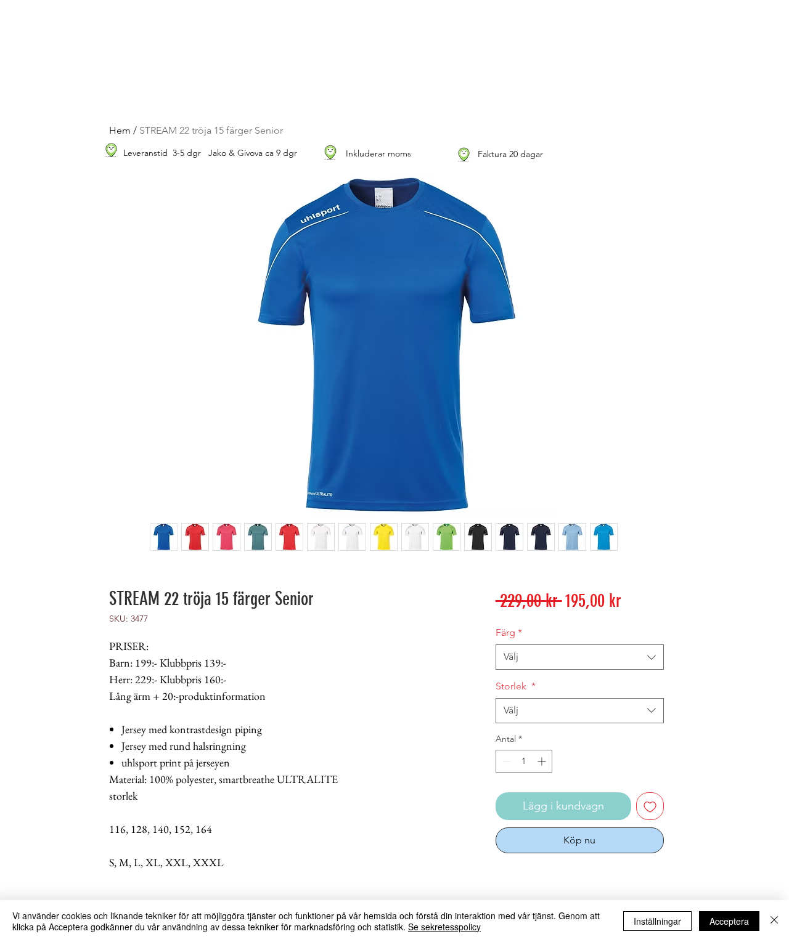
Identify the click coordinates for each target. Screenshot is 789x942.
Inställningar (657, 921)
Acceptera (729, 921)
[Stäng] (774, 921)
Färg (509, 632)
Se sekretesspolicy (444, 926)
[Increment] (542, 761)
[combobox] (580, 656)
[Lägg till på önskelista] (650, 806)
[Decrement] (505, 761)
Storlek (516, 686)
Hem (120, 130)
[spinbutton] (524, 761)
